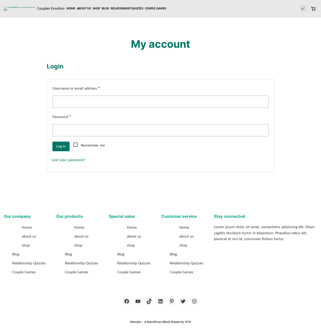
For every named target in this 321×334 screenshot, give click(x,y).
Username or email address (83, 88)
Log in (61, 146)
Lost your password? (69, 160)
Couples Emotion (51, 9)
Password (68, 117)
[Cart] (313, 9)
